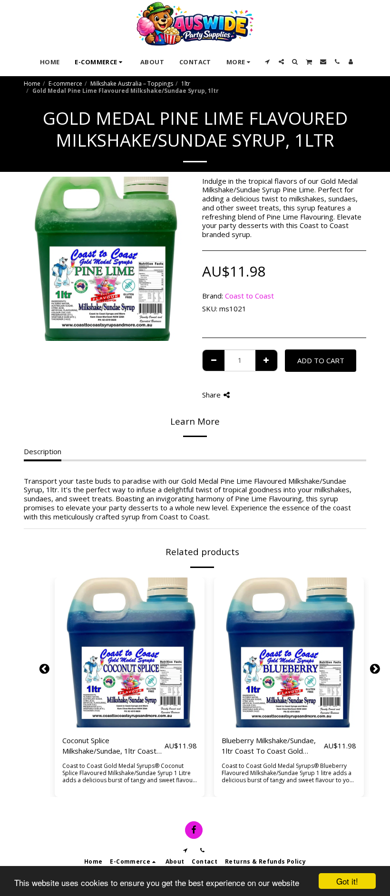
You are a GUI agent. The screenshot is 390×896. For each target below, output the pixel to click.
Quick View (130, 706)
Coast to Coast (249, 295)
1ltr (185, 84)
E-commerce (65, 84)
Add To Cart (132, 723)
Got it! (347, 881)
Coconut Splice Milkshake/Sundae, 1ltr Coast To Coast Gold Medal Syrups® (112, 746)
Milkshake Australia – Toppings (131, 84)
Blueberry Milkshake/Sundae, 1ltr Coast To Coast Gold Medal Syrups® (269, 746)
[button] (267, 62)
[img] (130, 652)
